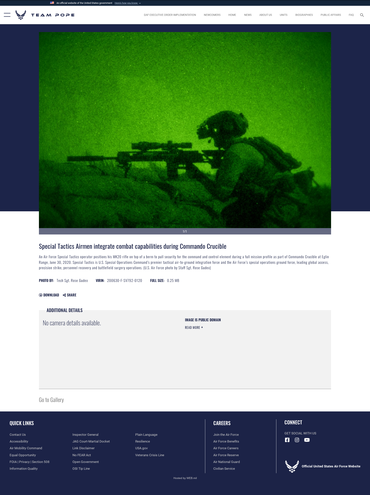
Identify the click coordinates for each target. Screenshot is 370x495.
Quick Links (22, 422)
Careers (221, 422)
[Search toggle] (362, 14)
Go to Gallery (51, 399)
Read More (193, 327)
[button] (128, 3)
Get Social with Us (300, 433)
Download (50, 294)
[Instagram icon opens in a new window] (297, 440)
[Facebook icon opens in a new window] (287, 440)
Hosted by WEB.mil (185, 478)
